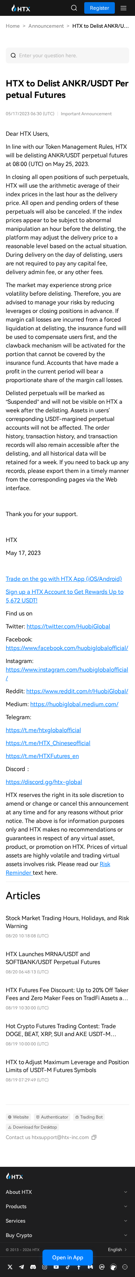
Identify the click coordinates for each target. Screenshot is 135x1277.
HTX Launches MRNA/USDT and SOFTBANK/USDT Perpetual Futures (53, 958)
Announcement (46, 26)
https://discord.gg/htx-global (44, 782)
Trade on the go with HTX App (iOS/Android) (64, 578)
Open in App (67, 1257)
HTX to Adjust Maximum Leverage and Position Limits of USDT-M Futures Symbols (67, 1066)
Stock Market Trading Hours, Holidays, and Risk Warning (67, 922)
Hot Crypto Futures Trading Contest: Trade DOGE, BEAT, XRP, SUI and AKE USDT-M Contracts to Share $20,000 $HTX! (61, 1030)
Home (13, 26)
